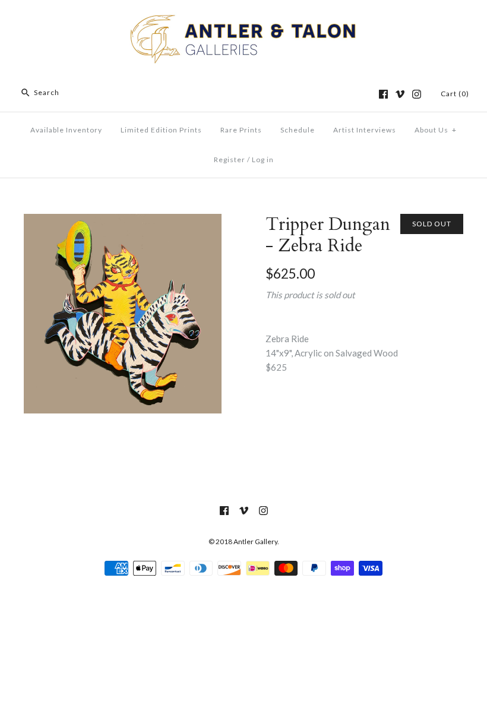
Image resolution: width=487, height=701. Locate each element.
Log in (263, 159)
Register (229, 159)
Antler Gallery (255, 541)
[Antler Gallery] (243, 19)
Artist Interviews (364, 129)
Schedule (297, 129)
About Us (436, 129)
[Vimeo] (400, 94)
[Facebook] (383, 94)
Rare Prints (241, 129)
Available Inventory (66, 129)
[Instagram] (416, 94)
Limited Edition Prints (161, 129)
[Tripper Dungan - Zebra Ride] (123, 221)
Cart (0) (455, 93)
